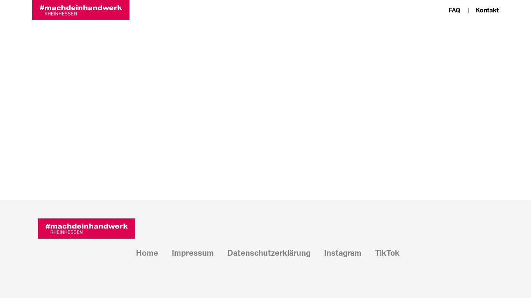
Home (147, 253)
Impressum (193, 253)
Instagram (343, 253)
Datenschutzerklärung (269, 253)
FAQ (455, 10)
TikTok (387, 253)
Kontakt (487, 10)
